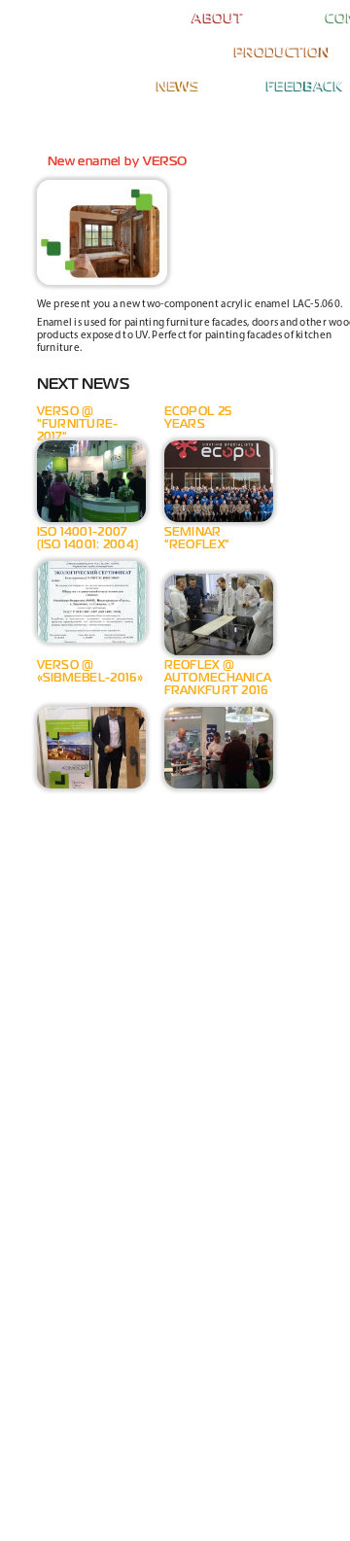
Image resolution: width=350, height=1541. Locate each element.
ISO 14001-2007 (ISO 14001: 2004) (88, 539)
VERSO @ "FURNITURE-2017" (78, 419)
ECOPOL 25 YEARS (198, 418)
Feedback (304, 86)
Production (282, 52)
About (217, 18)
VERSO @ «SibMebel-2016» (90, 672)
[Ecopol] (70, 19)
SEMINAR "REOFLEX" (197, 539)
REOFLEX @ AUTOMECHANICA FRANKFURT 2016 (218, 678)
